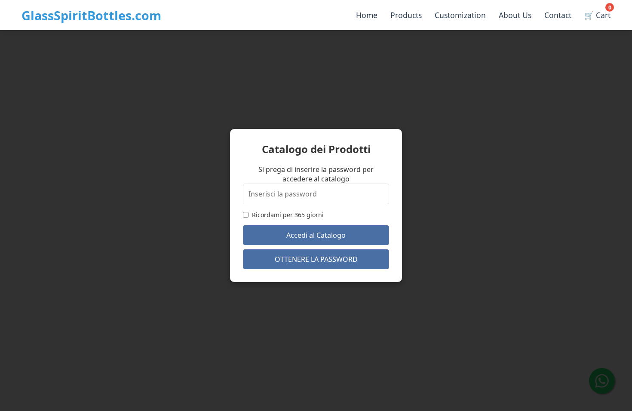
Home (366, 15)
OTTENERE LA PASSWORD (316, 259)
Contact (557, 15)
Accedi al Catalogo (316, 235)
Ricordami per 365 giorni (288, 215)
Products (406, 15)
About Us (515, 15)
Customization (460, 15)
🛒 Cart (597, 13)
